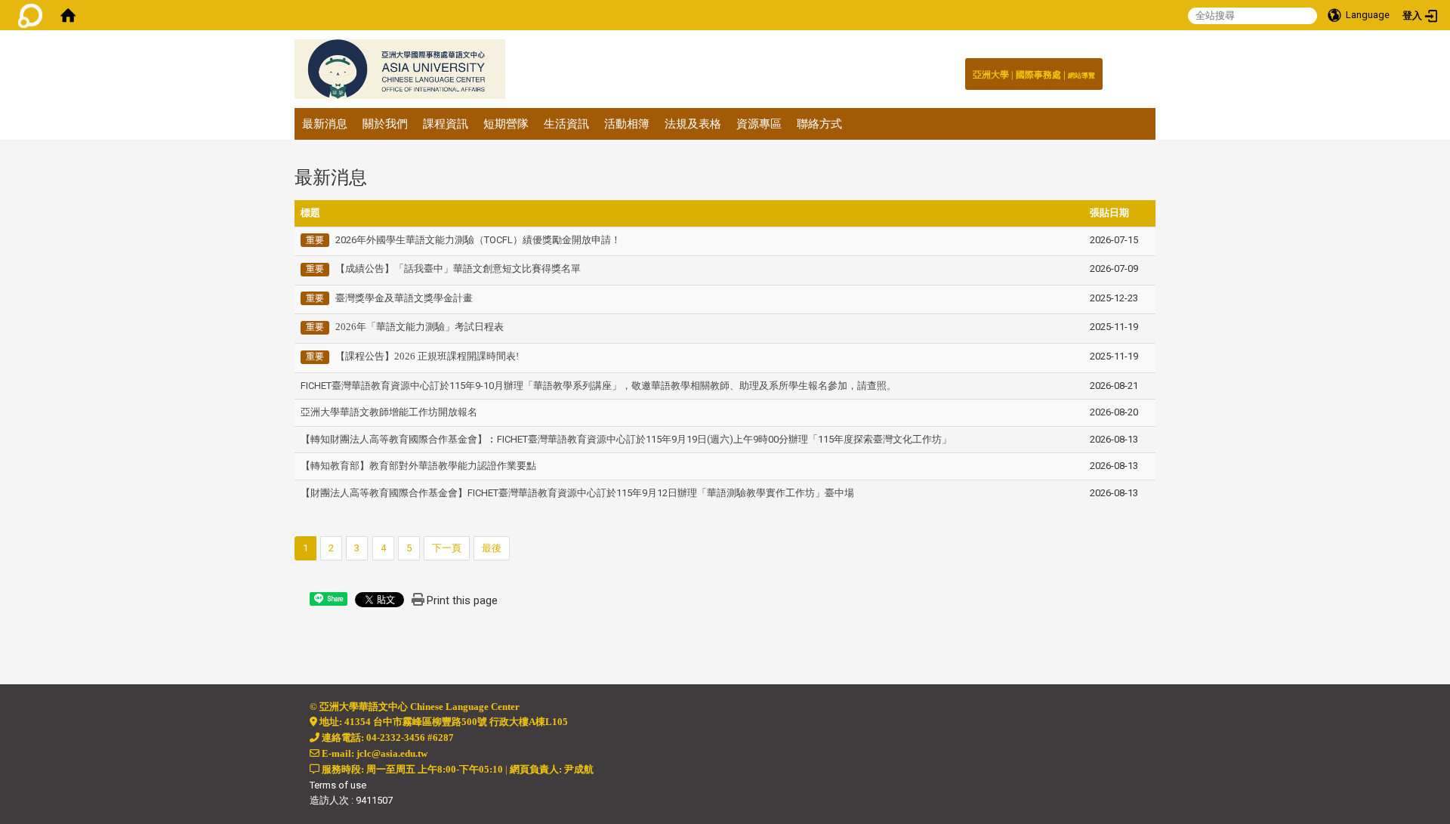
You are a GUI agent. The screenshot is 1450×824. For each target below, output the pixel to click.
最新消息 (324, 124)
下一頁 (446, 548)
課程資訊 (445, 124)
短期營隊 (506, 124)
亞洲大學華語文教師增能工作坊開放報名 (389, 412)
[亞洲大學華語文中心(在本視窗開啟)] (400, 69)
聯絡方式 (819, 124)
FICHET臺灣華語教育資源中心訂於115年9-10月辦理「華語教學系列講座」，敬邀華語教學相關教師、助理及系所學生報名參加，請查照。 (598, 385)
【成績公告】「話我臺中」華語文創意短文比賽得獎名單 (458, 268)
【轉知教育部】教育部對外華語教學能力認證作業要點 (418, 465)
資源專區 (759, 124)
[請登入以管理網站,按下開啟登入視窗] (30, 15)
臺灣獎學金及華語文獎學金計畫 (404, 298)
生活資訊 (566, 124)
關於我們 (385, 124)
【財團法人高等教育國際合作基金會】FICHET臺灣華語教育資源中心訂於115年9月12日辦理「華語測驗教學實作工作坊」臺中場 (577, 492)
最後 (491, 548)
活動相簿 (626, 124)
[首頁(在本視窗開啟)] (68, 15)
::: (1087, 71)
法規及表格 (693, 124)
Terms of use (338, 785)
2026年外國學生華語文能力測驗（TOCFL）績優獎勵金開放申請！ (478, 239)
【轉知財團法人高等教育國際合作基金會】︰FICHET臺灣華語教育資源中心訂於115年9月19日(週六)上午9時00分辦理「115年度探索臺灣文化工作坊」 (626, 439)
